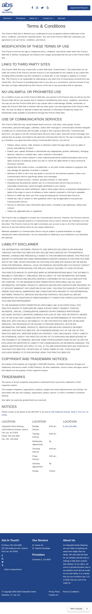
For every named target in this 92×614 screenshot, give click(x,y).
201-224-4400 (71, 426)
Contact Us (48, 18)
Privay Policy (54, 592)
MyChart (61, 18)
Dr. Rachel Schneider (41, 548)
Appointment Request (79, 8)
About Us (33, 18)
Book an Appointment (13, 569)
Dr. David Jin (37, 545)
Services (7, 18)
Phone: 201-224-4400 (13, 545)
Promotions (20, 18)
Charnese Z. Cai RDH (41, 560)
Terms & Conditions (71, 592)
